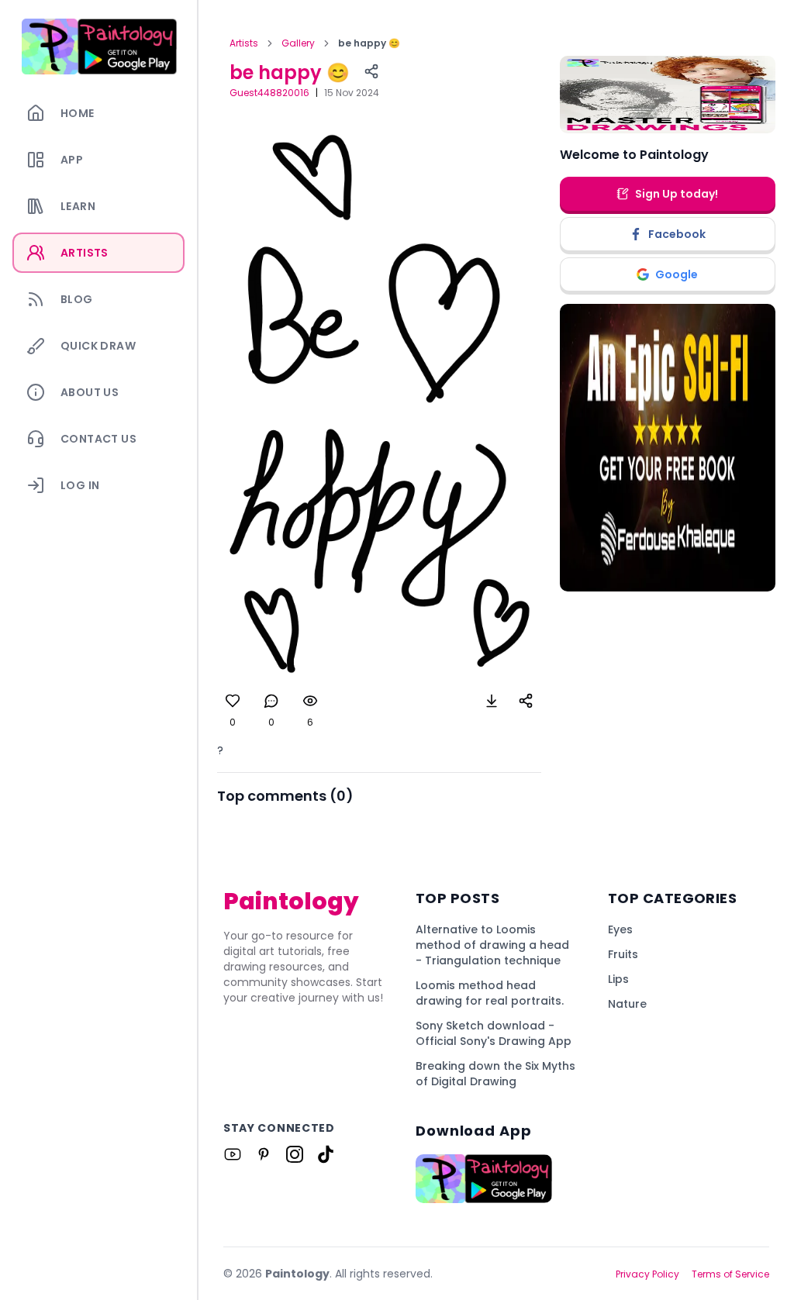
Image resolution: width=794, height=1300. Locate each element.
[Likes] (232, 700)
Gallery (298, 43)
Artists (244, 43)
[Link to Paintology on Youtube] (232, 1154)
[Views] (310, 700)
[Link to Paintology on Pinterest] (263, 1154)
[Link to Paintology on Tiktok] (325, 1154)
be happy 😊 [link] (369, 43)
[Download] (491, 700)
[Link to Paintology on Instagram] (294, 1154)
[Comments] (271, 700)
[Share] (371, 71)
